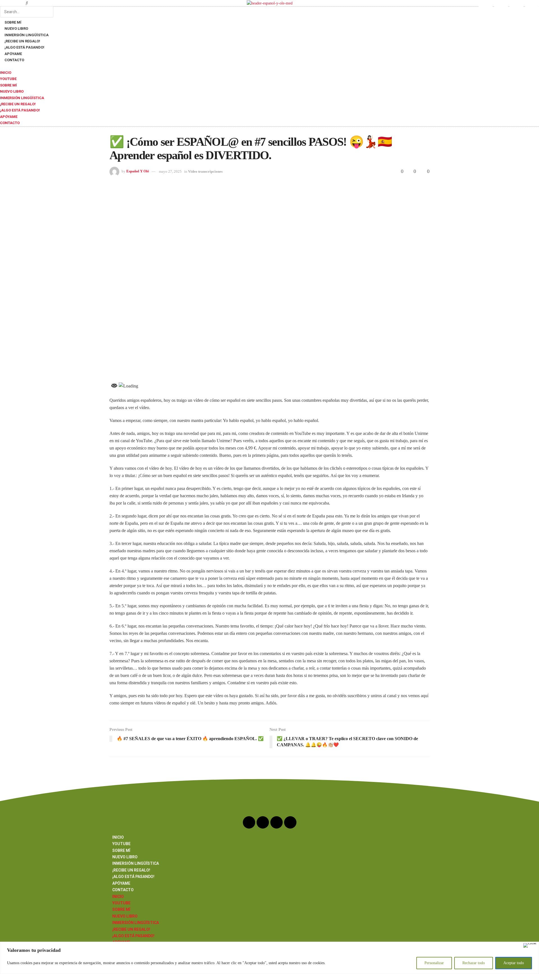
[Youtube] (486, 7)
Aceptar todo (513, 963)
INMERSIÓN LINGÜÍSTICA (22, 98)
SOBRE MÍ (8, 85)
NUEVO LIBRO (12, 91)
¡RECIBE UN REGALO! (18, 104)
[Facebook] (517, 7)
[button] (26, 3)
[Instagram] (501, 7)
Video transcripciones (205, 171)
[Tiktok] (532, 7)
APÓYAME (8, 117)
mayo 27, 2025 (170, 171)
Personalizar (434, 963)
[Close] (529, 945)
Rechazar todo (473, 963)
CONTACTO (14, 60)
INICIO (5, 72)
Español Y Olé (137, 171)
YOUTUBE (8, 79)
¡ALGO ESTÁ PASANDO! (20, 110)
